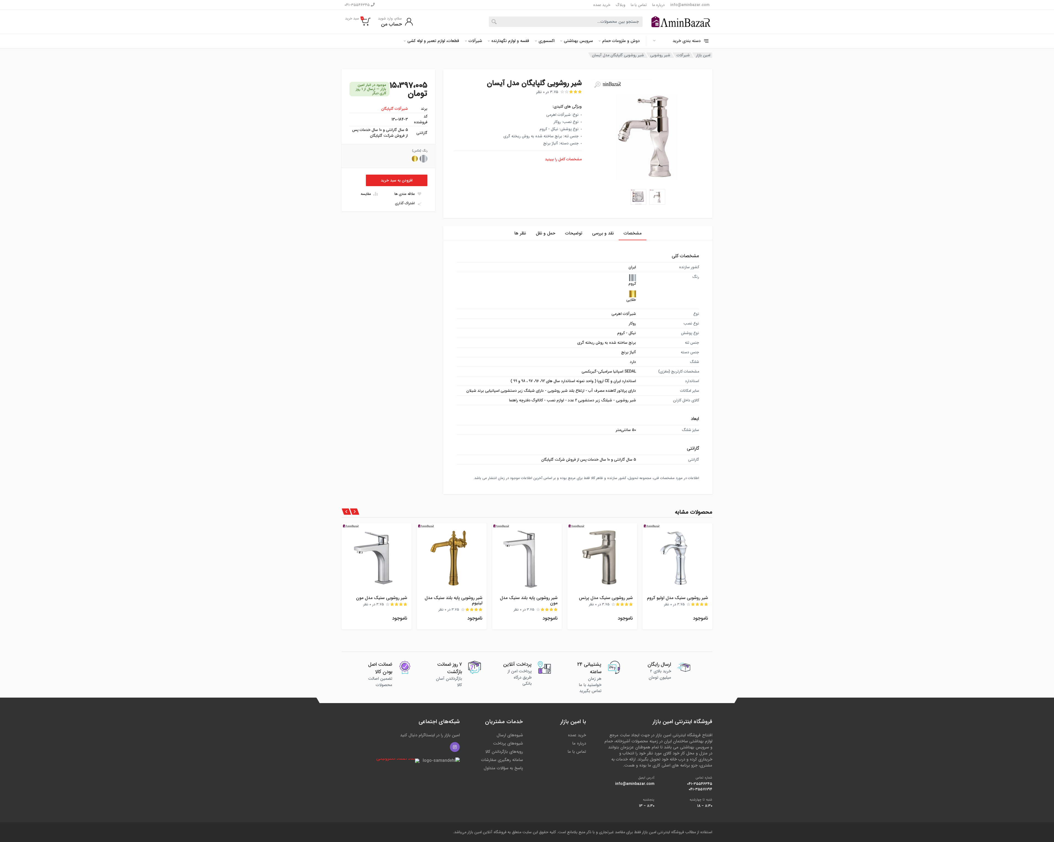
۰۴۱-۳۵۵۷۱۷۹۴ (700, 789)
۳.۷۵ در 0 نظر (547, 92)
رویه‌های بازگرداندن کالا (504, 751)
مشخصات (632, 233)
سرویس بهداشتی (578, 41)
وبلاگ (620, 5)
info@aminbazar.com (690, 5)
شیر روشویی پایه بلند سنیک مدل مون (528, 600)
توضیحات (573, 233)
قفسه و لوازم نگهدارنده (510, 41)
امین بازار (703, 55)
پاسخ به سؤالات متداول (503, 768)
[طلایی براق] (415, 159)
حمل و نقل (545, 233)
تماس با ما (639, 5)
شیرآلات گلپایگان (394, 109)
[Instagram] (455, 747)
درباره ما (658, 5)
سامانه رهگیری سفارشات (502, 760)
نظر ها (520, 233)
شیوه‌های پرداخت (508, 743)
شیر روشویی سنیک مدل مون (381, 597)
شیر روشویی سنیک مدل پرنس (606, 597)
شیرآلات (475, 41)
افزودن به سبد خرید (397, 180)
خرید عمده (601, 5)
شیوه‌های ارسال (510, 735)
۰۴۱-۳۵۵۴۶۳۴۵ (357, 5)
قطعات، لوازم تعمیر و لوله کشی (433, 41)
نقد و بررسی (603, 233)
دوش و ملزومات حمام (621, 41)
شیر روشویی (660, 55)
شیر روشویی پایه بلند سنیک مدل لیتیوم (453, 600)
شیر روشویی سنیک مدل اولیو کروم (677, 597)
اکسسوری (546, 41)
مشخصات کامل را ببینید (563, 159)
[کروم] (423, 159)
